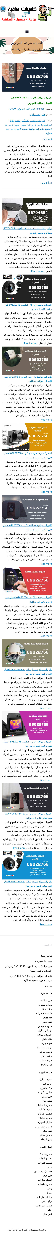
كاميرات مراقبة (37, 114)
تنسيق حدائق (45, 1135)
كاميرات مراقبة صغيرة (31, 124)
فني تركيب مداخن (43, 1171)
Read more (37, 271)
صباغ (49, 1192)
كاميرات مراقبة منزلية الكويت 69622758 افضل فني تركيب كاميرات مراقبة (28, 671)
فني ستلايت (46, 1000)
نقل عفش (47, 1039)
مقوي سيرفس (45, 1026)
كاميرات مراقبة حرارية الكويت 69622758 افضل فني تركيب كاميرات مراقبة (28, 743)
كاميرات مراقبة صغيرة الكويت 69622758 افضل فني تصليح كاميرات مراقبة (28, 815)
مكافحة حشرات (44, 1013)
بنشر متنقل (46, 1009)
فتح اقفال (47, 1017)
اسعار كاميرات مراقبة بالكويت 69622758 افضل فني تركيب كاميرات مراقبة (28, 455)
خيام (50, 1209)
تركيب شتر (46, 1056)
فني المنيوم (46, 1175)
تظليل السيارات (44, 1122)
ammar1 (40, 108)
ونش (49, 1188)
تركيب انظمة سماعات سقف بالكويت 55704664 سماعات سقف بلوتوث (27, 230)
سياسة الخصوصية (43, 961)
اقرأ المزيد (47, 183)
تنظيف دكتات (45, 1109)
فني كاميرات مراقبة (35, 120)
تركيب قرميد (45, 1201)
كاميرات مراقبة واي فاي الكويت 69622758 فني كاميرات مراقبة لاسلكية (28, 378)
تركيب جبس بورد (43, 1126)
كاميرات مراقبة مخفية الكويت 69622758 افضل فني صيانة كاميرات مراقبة (28, 883)
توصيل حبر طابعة (43, 1205)
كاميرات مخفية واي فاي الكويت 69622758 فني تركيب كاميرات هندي (28, 306)
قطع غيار (47, 1214)
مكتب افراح (46, 1088)
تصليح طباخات (45, 1118)
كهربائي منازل (45, 1030)
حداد (50, 1167)
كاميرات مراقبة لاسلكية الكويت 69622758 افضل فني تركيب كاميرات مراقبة (27, 527)
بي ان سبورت (45, 1004)
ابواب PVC (46, 1064)
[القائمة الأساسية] (27, 32)
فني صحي (47, 1021)
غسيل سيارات (45, 1179)
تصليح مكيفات (45, 1184)
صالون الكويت (45, 1092)
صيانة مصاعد (45, 1060)
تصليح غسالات (45, 1154)
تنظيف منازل (45, 1079)
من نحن (48, 985)
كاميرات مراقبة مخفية (33, 128)
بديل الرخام (46, 1139)
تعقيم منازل (46, 1100)
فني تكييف (47, 1096)
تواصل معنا (46, 955)
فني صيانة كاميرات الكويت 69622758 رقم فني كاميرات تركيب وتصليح (28, 968)
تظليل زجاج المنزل (43, 1197)
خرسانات (47, 1083)
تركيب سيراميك (44, 1047)
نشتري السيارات (44, 1105)
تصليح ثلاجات (45, 1158)
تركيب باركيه (45, 1051)
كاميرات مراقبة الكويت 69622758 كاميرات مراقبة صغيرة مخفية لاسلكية (30, 978)
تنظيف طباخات (44, 1113)
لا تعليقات (47, 139)
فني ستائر (47, 1130)
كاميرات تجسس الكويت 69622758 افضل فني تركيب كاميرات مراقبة (28, 599)
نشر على (22, 108)
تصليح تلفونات (45, 1162)
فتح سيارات (46, 1043)
